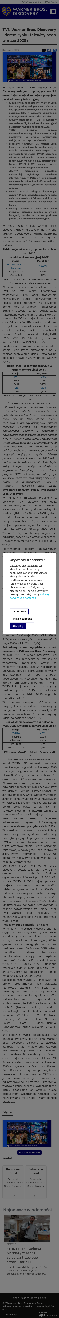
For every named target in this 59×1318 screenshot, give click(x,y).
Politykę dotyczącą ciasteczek (29, 596)
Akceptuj (17, 626)
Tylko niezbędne (22, 619)
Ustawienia (19, 611)
